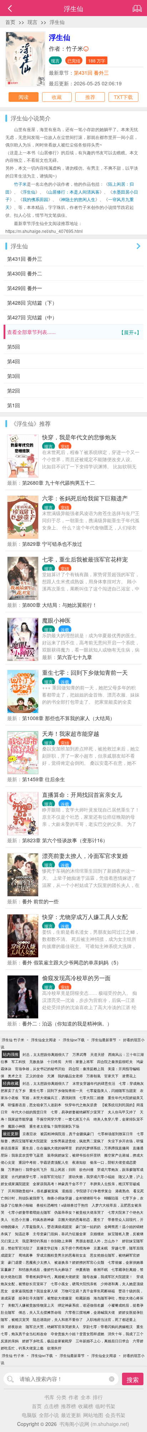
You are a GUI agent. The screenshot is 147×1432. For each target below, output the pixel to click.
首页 (10, 21)
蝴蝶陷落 (111, 1198)
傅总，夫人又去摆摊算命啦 (40, 1312)
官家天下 (111, 1075)
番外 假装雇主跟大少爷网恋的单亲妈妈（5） (71, 962)
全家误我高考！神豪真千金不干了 (59, 1183)
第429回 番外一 (24, 287)
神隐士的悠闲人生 (78, 199)
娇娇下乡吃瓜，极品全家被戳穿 (47, 1340)
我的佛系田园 (35, 199)
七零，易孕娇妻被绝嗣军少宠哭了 (77, 1111)
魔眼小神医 (56, 620)
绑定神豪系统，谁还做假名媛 (81, 1305)
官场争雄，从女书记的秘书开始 (40, 1068)
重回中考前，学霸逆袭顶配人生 (44, 1162)
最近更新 (71, 1414)
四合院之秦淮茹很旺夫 (115, 1061)
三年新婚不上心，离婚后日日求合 (102, 1340)
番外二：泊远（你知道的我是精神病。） (67, 1023)
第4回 (13, 361)
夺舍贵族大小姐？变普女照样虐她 (77, 1333)
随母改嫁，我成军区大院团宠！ (108, 1276)
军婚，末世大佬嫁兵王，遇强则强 (49, 1097)
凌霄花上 (129, 1075)
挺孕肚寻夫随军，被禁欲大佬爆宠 (45, 1298)
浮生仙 (57, 21)
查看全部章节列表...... (74, 332)
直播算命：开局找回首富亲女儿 (82, 794)
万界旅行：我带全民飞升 (27, 1169)
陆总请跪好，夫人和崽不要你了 (58, 1319)
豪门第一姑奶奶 (88, 1226)
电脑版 (29, 1414)
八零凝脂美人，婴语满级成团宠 (47, 1226)
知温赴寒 (22, 1233)
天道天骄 (97, 1054)
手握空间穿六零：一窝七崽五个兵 (63, 1119)
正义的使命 (35, 1075)
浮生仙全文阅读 (43, 1039)
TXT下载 (123, 96)
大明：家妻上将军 (79, 1061)
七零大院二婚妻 (91, 1097)
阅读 (24, 96)
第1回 (13, 405)
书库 (49, 1397)
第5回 (13, 346)
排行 (98, 1397)
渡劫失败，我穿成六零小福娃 (92, 1176)
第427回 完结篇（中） (32, 317)
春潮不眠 (100, 1269)
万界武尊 (79, 1054)
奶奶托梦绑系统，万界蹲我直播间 (102, 1148)
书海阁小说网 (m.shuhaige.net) (94, 1423)
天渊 (50, 1075)
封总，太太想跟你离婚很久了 (45, 1054)
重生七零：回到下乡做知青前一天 (85, 672)
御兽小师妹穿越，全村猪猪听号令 (74, 1198)
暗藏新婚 (83, 1298)
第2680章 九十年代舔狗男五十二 (58, 482)
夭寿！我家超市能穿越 (70, 733)
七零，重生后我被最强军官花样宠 (85, 559)
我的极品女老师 (70, 1075)
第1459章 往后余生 (43, 779)
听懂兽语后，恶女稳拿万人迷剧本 (34, 1104)
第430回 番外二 (24, 273)
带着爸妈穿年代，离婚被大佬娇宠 (52, 1276)
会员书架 (115, 1414)
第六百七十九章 (74, 656)
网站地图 (93, 1414)
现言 (32, 21)
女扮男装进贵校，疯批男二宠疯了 (77, 1140)
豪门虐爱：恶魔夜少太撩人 (29, 1262)
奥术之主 (15, 1075)
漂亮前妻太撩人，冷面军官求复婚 (85, 856)
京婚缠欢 (97, 1233)
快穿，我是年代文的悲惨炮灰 (79, 437)
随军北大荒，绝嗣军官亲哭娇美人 (52, 1326)
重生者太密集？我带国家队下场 (54, 1126)
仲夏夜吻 (83, 1269)
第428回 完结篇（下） (32, 302)
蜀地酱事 (26, 1255)
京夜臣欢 (29, 1133)
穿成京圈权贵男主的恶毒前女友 (61, 1255)
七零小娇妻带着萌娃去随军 (29, 1212)
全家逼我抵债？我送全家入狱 (34, 1290)
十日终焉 (54, 1061)
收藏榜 (85, 1405)
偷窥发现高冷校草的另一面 (76, 978)
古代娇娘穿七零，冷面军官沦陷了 (38, 1176)
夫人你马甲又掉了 (122, 1111)
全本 (86, 1397)
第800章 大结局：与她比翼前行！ (59, 604)
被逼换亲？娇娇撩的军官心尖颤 (79, 1262)
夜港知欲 (79, 1162)
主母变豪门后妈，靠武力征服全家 (59, 1233)
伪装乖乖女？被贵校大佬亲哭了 (79, 1212)
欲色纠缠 (86, 1169)
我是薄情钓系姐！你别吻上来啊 (47, 1240)
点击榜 (51, 1405)
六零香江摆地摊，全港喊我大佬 (90, 1312)
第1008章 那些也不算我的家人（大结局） (68, 718)
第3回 (13, 375)
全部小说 (49, 1414)
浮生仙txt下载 (74, 1039)
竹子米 (74, 48)
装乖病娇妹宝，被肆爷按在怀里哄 (74, 1155)
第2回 (13, 390)
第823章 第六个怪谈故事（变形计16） (65, 840)
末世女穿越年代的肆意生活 (93, 1083)
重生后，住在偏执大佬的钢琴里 (47, 1148)
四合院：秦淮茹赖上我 (86, 1068)
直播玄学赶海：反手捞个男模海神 (63, 1248)
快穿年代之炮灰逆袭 (81, 1104)
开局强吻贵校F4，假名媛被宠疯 (33, 1190)
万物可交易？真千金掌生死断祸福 (88, 1290)
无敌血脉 (36, 1061)
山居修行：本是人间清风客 (74, 192)
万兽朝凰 (93, 1075)
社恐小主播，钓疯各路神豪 (32, 1219)
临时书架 (105, 1405)
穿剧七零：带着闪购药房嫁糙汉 (108, 1326)
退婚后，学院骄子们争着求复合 (87, 1190)
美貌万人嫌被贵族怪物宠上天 (31, 1305)
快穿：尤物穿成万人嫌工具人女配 (85, 917)
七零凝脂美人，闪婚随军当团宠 (111, 1090)
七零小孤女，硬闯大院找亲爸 (74, 1283)
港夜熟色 (122, 1190)
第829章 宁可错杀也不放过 (52, 543)
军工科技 (18, 1061)
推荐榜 (68, 1405)
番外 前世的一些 (40, 901)
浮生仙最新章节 (103, 1039)
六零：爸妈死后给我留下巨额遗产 (85, 498)
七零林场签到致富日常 (115, 1133)
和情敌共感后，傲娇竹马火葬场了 (45, 1269)
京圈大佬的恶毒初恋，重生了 (81, 1219)
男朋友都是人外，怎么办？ (97, 1240)
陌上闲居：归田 (63, 1169)
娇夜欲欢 (15, 1326)
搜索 (133, 1379)
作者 (73, 1397)
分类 (61, 1397)
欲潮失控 (54, 1348)
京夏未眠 (100, 1248)
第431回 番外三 (91, 72)
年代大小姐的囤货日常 (29, 1111)
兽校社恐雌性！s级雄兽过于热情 (62, 1205)
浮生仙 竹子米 (13, 1039)
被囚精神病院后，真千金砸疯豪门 (67, 1133)
